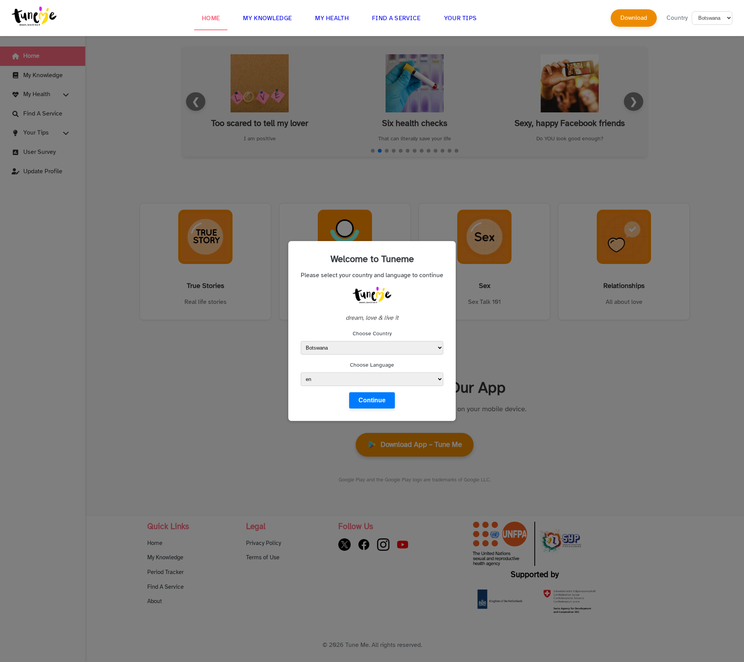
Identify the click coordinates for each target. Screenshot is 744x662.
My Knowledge (267, 18)
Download (633, 18)
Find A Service (396, 18)
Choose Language (372, 365)
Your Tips (460, 18)
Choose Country (372, 333)
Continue (372, 400)
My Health (332, 18)
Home (211, 18)
